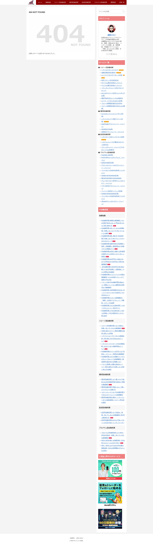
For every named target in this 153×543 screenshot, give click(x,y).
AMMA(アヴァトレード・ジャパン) (112, 132)
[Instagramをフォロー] (112, 54)
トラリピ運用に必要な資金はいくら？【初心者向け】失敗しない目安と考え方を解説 (112, 367)
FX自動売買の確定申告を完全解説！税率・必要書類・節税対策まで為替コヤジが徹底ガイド (113, 246)
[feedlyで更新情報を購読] (114, 54)
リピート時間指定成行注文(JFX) (111, 103)
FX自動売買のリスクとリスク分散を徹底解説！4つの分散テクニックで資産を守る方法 (113, 277)
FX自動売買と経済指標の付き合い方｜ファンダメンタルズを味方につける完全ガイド (113, 292)
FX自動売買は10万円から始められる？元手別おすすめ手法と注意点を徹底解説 (112, 261)
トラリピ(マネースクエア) (109, 70)
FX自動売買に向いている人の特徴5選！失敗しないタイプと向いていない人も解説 (112, 230)
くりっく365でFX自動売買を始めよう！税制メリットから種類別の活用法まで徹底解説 (112, 285)
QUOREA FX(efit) (107, 129)
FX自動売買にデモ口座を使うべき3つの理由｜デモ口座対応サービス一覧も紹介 (112, 313)
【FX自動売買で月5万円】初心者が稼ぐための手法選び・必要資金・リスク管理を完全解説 (112, 269)
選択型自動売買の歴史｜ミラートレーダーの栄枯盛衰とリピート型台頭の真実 (112, 400)
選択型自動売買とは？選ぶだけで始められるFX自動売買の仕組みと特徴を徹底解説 (113, 382)
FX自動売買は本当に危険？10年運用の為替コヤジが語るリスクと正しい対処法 (113, 254)
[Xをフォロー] (107, 54)
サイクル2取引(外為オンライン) (111, 85)
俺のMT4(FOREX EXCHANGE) (111, 178)
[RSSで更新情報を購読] (116, 54)
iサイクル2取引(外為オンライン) (111, 83)
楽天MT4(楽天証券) (107, 163)
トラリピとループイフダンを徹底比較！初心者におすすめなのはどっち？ (112, 338)
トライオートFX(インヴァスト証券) (112, 137)
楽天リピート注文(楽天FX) (109, 80)
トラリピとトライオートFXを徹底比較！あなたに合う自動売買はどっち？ (113, 346)
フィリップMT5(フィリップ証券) (111, 191)
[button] (123, 11)
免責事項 (72, 538)
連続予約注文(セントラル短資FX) (112, 98)
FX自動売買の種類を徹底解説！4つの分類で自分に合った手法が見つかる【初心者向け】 (112, 223)
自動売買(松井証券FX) (108, 72)
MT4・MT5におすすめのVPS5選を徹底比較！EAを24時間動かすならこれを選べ (113, 448)
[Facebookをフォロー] (109, 54)
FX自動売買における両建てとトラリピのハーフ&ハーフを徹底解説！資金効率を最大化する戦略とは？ (113, 359)
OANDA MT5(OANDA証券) (110, 193)
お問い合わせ (79, 538)
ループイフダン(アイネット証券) (111, 75)
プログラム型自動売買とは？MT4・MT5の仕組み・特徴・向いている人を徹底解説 (112, 435)
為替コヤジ (112, 35)
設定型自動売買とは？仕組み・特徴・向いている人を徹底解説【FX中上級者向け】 (113, 415)
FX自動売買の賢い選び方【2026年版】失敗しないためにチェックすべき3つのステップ (112, 238)
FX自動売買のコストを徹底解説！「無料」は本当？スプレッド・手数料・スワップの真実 (112, 300)
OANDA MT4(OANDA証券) (110, 175)
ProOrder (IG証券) (107, 155)
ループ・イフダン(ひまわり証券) (111, 101)
